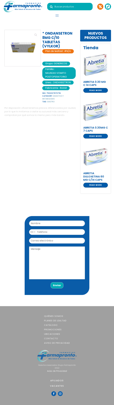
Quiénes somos (53, 316)
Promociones (53, 329)
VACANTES (57, 385)
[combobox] (32, 232)
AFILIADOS (57, 380)
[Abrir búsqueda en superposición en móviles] (70, 6)
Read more (95, 90)
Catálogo (51, 325)
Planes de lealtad (55, 320)
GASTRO (50, 101)
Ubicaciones (52, 334)
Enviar (57, 285)
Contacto (51, 338)
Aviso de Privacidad (57, 342)
